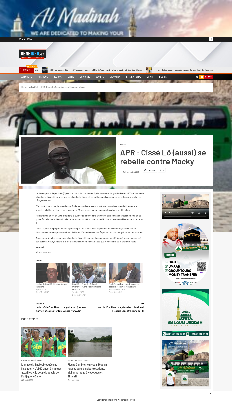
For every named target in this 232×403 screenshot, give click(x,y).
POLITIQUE (43, 77)
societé (87, 360)
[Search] (197, 76)
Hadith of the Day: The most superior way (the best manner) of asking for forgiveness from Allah (61, 307)
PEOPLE (162, 77)
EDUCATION (115, 77)
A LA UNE (123, 145)
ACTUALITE (26, 77)
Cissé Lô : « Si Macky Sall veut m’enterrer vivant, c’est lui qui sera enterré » (86, 287)
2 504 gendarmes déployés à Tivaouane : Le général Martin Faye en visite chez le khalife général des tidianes (61, 70)
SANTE (71, 77)
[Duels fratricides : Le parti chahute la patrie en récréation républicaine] (126, 273)
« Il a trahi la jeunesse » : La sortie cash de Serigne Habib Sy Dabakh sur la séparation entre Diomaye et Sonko (165, 70)
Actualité (32, 360)
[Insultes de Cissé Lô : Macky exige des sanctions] (53, 273)
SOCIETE (100, 77)
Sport (39, 360)
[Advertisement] (116, 112)
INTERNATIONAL (133, 77)
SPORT (150, 77)
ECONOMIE (85, 77)
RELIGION (58, 77)
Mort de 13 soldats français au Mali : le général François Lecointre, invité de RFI (120, 307)
